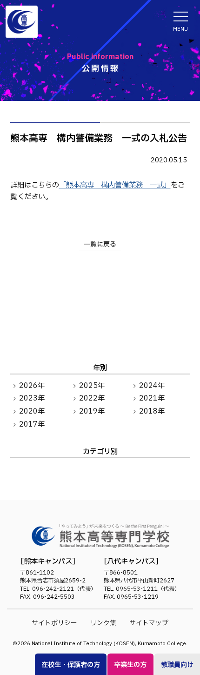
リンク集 (103, 623)
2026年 (32, 386)
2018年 (152, 411)
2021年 (152, 398)
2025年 (92, 386)
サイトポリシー (54, 623)
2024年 (152, 386)
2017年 (32, 424)
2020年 (32, 411)
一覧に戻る (100, 244)
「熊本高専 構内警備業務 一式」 (115, 185)
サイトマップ (148, 623)
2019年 (92, 411)
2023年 (32, 398)
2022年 (92, 398)
